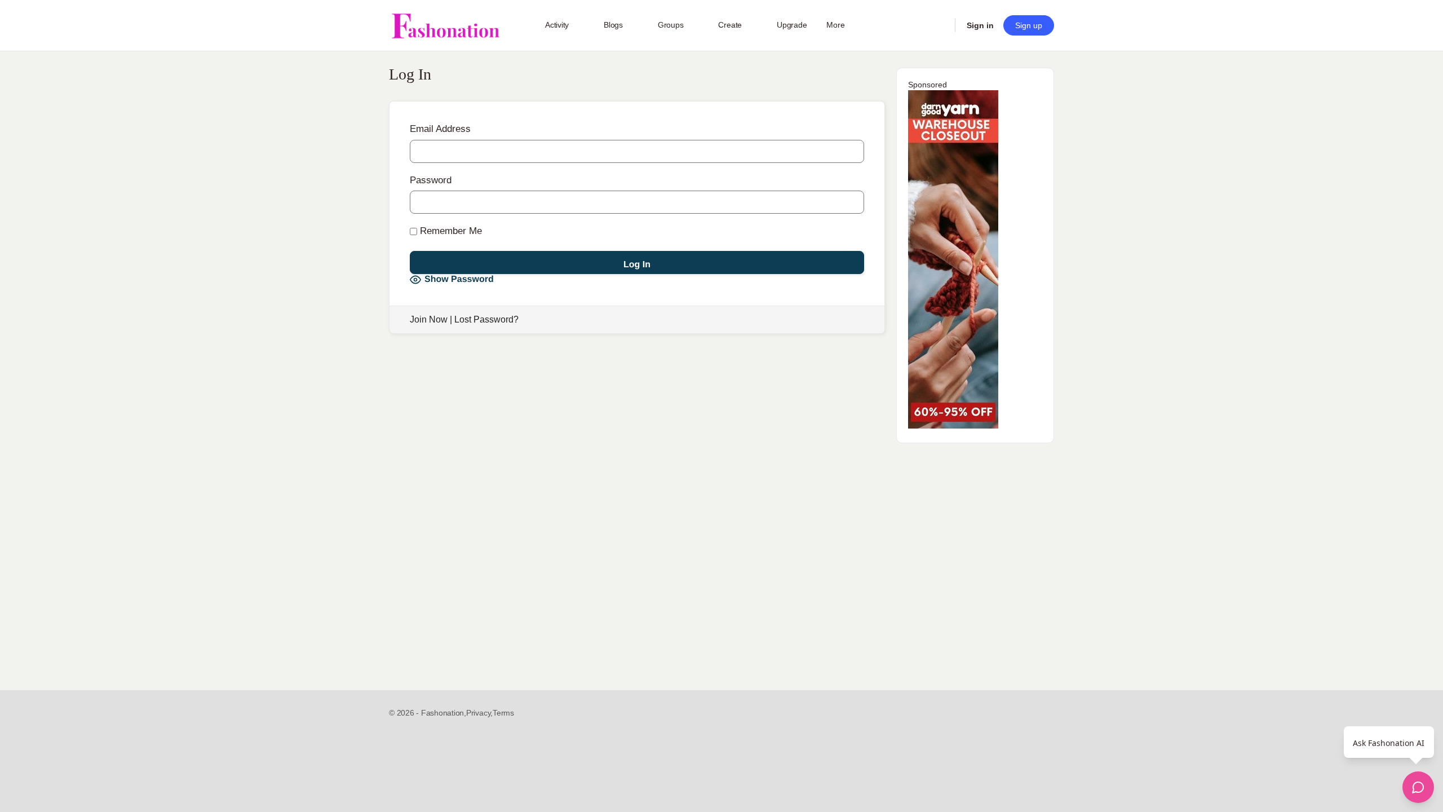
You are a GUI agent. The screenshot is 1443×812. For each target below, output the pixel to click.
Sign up (1028, 25)
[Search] (939, 25)
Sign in (980, 25)
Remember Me (449, 231)
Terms (503, 712)
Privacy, (479, 712)
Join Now (429, 319)
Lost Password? (486, 319)
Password (431, 180)
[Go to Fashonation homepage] (445, 25)
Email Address (440, 128)
